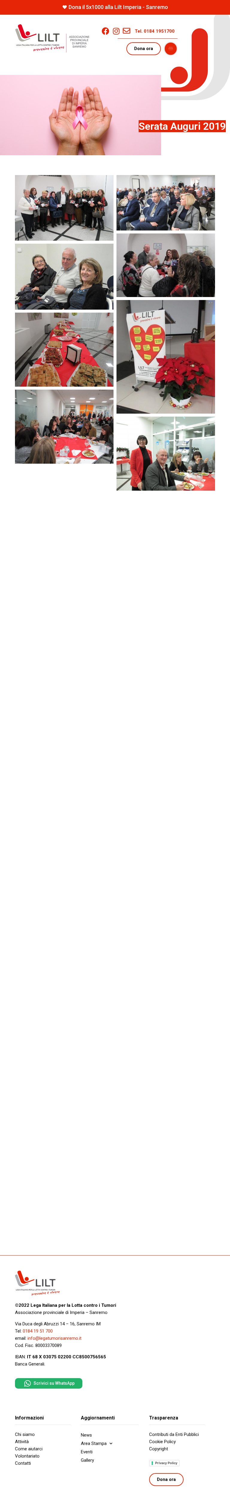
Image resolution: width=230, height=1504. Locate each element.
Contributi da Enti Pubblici (174, 1434)
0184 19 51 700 (38, 1331)
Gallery (87, 1460)
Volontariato (27, 1456)
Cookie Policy (162, 1441)
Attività (22, 1441)
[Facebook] (105, 31)
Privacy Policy (166, 1463)
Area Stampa (94, 1443)
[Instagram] (116, 31)
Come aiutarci (29, 1449)
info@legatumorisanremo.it (54, 1338)
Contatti (23, 1463)
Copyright (158, 1449)
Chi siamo (25, 1434)
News (86, 1435)
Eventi (87, 1452)
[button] (171, 49)
